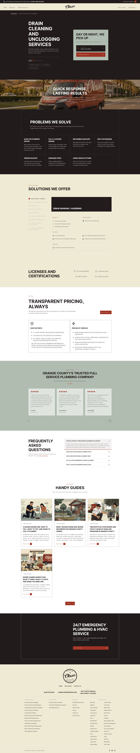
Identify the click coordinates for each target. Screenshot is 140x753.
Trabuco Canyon (108, 733)
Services (12, 7)
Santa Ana (106, 731)
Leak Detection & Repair (30, 713)
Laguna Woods (107, 702)
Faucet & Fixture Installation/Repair (32, 705)
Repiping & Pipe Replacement (31, 718)
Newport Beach (107, 710)
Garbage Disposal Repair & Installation (33, 707)
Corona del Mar (93, 707)
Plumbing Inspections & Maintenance (33, 715)
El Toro (91, 718)
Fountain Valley (93, 723)
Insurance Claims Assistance (55, 702)
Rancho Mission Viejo (109, 720)
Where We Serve (23, 7)
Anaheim (92, 705)
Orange (106, 715)
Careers (74, 710)
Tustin (105, 736)
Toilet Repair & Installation (30, 723)
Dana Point (92, 715)
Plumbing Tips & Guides (78, 702)
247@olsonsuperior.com (67, 692)
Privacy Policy (76, 715)
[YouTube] (115, 750)
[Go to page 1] (28, 420)
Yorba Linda (107, 744)
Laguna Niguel (93, 744)
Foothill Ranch (93, 720)
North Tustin (107, 713)
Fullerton (92, 726)
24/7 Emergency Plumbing (30, 731)
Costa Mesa (93, 710)
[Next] (110, 421)
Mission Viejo (107, 707)
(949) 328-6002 (43, 455)
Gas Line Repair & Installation (31, 710)
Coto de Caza (93, 713)
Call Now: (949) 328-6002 (37, 1)
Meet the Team (76, 707)
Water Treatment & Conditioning (32, 728)
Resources (132, 7)
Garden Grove (93, 728)
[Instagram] (112, 750)
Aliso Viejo (92, 702)
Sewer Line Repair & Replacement (32, 720)
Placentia (106, 718)
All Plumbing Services (54, 707)
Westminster (107, 741)
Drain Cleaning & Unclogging (31, 702)
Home (5, 7)
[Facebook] (109, 750)
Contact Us (77, 686)
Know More (104, 312)
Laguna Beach (93, 739)
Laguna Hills (93, 741)
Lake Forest (107, 705)
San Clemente (107, 726)
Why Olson (121, 7)
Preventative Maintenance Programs (57, 705)
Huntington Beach (94, 731)
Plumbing (14, 13)
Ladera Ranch (93, 736)
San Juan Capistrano (109, 728)
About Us (75, 705)
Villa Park (106, 739)
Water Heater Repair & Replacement (33, 726)
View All (69, 603)
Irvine (91, 733)
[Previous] (105, 421)
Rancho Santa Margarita (110, 723)
